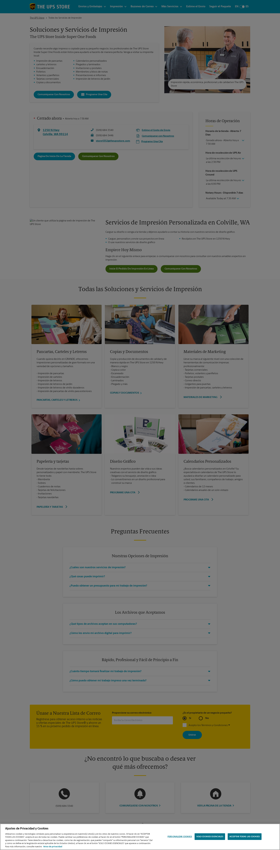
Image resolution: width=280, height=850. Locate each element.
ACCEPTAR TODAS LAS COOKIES (244, 836)
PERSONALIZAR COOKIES (180, 836)
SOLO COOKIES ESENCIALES (209, 836)
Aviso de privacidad (52, 847)
